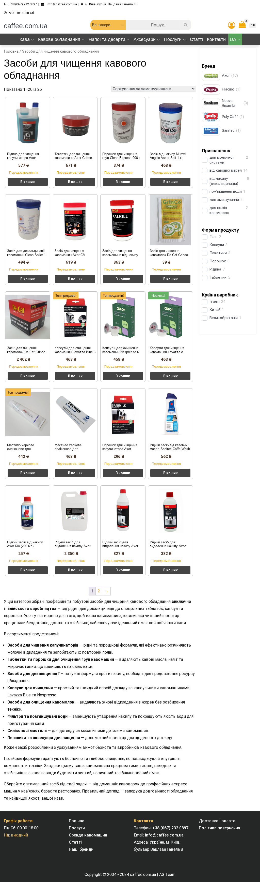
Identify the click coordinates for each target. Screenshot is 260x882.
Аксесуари (145, 39)
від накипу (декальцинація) (223, 181)
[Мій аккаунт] (231, 25)
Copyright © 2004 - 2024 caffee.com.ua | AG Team (130, 874)
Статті (196, 39)
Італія (214, 301)
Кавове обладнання (59, 39)
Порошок (217, 261)
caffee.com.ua (25, 26)
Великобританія (223, 318)
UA (233, 39)
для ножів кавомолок (219, 210)
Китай (214, 309)
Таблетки (217, 277)
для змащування (224, 199)
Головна (11, 51)
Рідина (215, 269)
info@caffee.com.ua (164, 835)
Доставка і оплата (217, 820)
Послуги (173, 39)
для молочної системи (221, 160)
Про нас (76, 820)
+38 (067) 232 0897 (170, 828)
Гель (213, 236)
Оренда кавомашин (88, 835)
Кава (25, 39)
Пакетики (218, 253)
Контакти (216, 39)
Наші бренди (81, 849)
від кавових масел (225, 170)
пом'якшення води (225, 191)
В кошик (27, 182)
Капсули (216, 245)
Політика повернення (219, 828)
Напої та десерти (107, 39)
